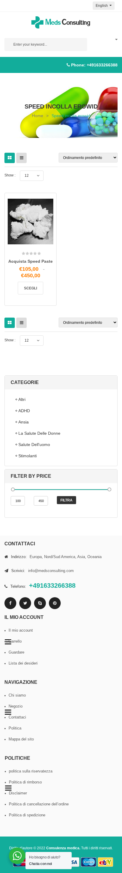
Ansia (23, 422)
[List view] (21, 158)
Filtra (66, 500)
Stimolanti (27, 455)
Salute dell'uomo (34, 444)
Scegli (30, 288)
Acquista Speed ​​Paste (30, 261)
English (102, 6)
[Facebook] (10, 603)
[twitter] (25, 603)
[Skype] (40, 603)
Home (37, 115)
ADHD (24, 410)
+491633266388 (102, 65)
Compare (38, 241)
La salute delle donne (39, 433)
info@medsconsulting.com (51, 570)
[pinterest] (55, 603)
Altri (21, 399)
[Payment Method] (72, 862)
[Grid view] (9, 158)
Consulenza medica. (63, 848)
